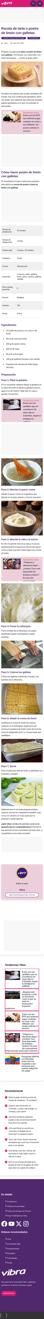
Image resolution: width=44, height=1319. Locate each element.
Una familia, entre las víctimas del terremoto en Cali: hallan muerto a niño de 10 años (22, 1154)
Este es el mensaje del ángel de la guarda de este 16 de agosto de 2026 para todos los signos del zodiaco (23, 1165)
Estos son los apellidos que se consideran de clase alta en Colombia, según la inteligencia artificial (32, 412)
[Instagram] (26, 1224)
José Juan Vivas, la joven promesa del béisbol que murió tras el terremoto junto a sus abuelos (24, 1142)
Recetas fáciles (33, 38)
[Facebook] (4, 1224)
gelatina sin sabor (25, 331)
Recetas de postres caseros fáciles (13, 38)
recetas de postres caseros (24, 824)
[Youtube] (11, 1224)
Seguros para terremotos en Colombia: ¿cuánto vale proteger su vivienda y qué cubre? (23, 1109)
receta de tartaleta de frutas (13, 816)
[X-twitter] (19, 1224)
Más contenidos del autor (22, 895)
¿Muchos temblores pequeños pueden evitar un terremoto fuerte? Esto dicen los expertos (22, 1120)
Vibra (6, 43)
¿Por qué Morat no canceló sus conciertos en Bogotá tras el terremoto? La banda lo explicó (21, 1131)
